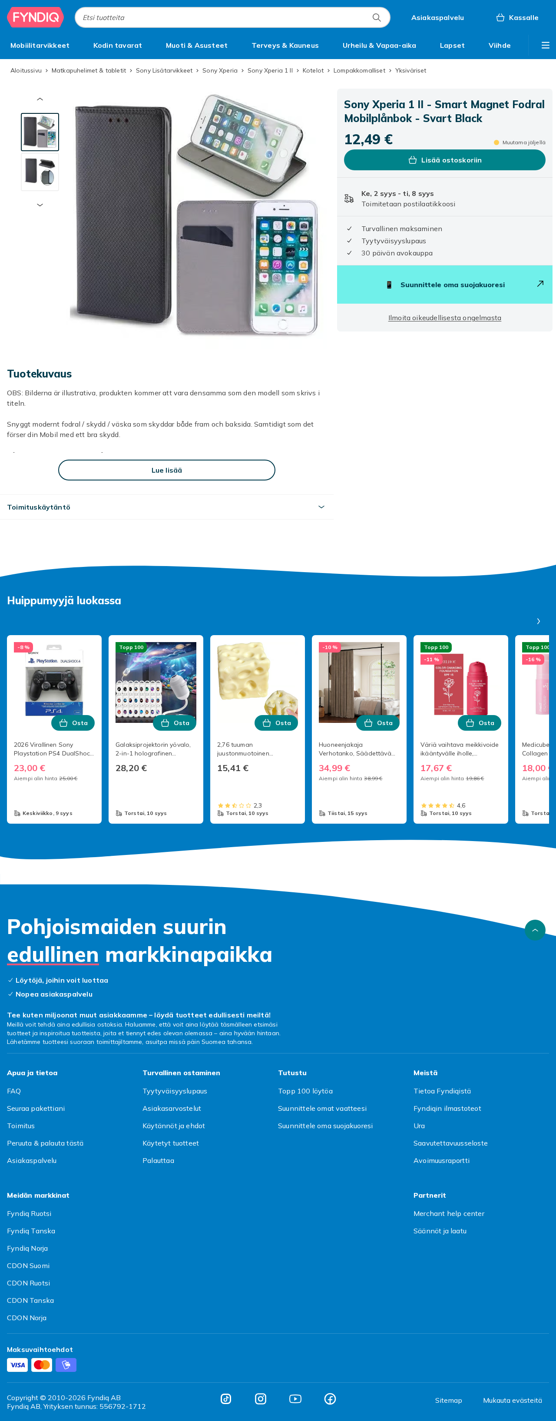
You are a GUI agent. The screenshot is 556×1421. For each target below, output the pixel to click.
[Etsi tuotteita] (376, 17)
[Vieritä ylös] (535, 930)
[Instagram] (261, 1399)
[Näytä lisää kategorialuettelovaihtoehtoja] (545, 45)
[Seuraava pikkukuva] (40, 205)
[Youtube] (295, 1399)
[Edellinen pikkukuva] (40, 99)
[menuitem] (40, 45)
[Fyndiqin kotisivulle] (35, 17)
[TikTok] (226, 1399)
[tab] (40, 132)
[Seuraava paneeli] (538, 621)
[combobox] (233, 17)
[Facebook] (330, 1399)
